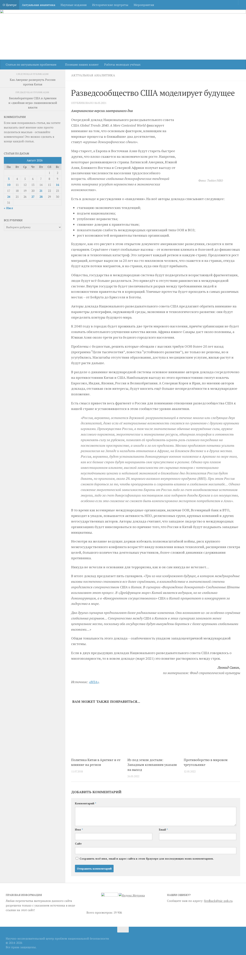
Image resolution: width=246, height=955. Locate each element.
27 (32, 197)
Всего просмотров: (100, 912)
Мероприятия (144, 5)
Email (163, 829)
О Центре (10, 5)
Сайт (78, 843)
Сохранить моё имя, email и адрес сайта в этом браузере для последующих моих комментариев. (147, 858)
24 (8, 197)
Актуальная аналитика (38, 5)
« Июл (8, 208)
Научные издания (74, 5)
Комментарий (85, 803)
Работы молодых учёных (122, 64)
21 (40, 191)
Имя (79, 829)
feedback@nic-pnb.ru (218, 901)
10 (8, 185)
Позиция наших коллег (82, 64)
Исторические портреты (110, 5)
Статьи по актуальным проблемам (31, 64)
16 (57, 185)
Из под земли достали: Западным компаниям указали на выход (152, 765)
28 (40, 197)
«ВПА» (94, 682)
